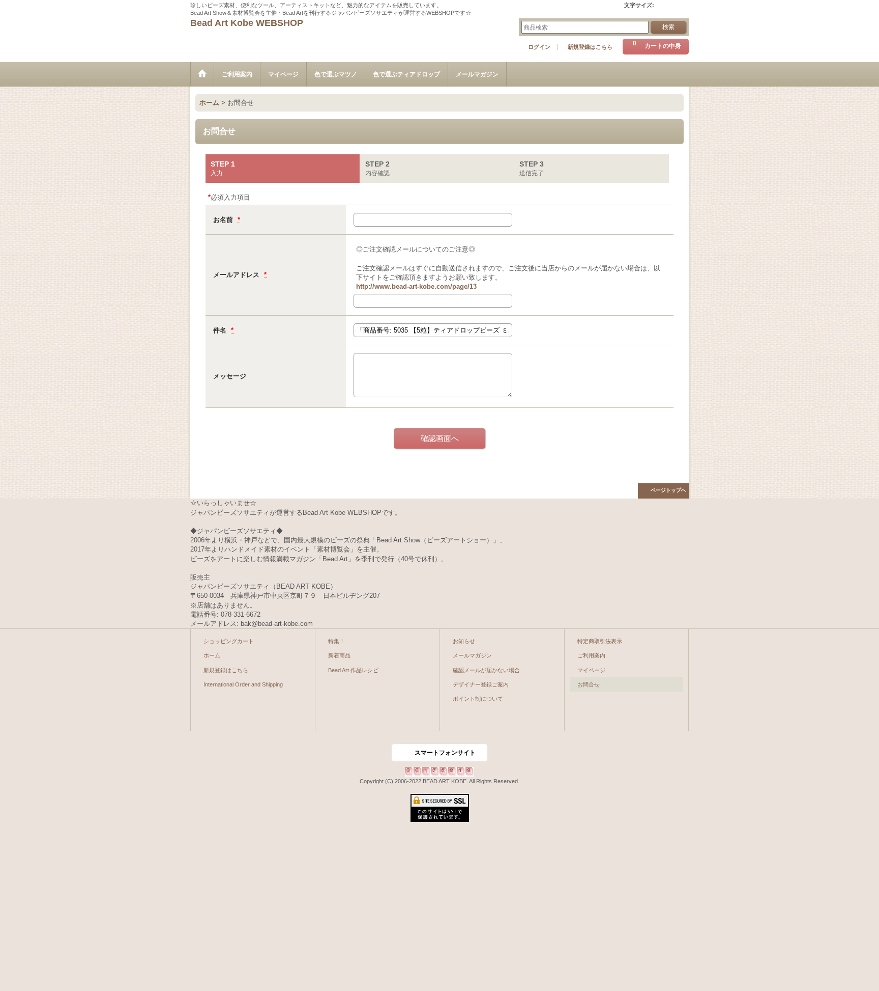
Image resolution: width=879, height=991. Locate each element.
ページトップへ (668, 490)
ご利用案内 (591, 655)
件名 (220, 330)
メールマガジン (472, 655)
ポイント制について (478, 699)
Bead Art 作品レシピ (353, 670)
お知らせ (464, 641)
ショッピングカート (228, 641)
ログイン (539, 47)
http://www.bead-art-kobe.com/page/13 (416, 286)
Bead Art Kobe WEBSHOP (246, 23)
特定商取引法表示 (599, 641)
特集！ (336, 641)
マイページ (591, 670)
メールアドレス (237, 275)
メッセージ (229, 376)
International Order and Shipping (243, 684)
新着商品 (339, 655)
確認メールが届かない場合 (486, 670)
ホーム (211, 655)
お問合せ (588, 684)
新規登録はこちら (590, 47)
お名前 (224, 220)
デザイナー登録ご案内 (481, 684)
